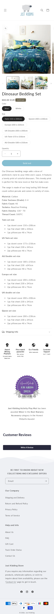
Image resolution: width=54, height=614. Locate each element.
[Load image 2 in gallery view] (27, 82)
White (20, 109)
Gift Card (9, 544)
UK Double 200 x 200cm (17, 131)
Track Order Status (13, 550)
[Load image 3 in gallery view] (41, 82)
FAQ (7, 538)
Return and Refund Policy (16, 503)
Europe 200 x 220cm (16, 125)
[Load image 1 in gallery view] (12, 82)
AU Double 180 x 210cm (17, 143)
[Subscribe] (46, 481)
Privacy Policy (11, 509)
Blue (8, 109)
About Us (9, 532)
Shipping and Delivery (15, 498)
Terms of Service (12, 515)
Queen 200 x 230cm (39, 119)
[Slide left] (3, 83)
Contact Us (10, 556)
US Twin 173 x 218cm (16, 137)
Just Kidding (30, 612)
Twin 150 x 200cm (15, 119)
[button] (5, 10)
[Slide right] (51, 83)
